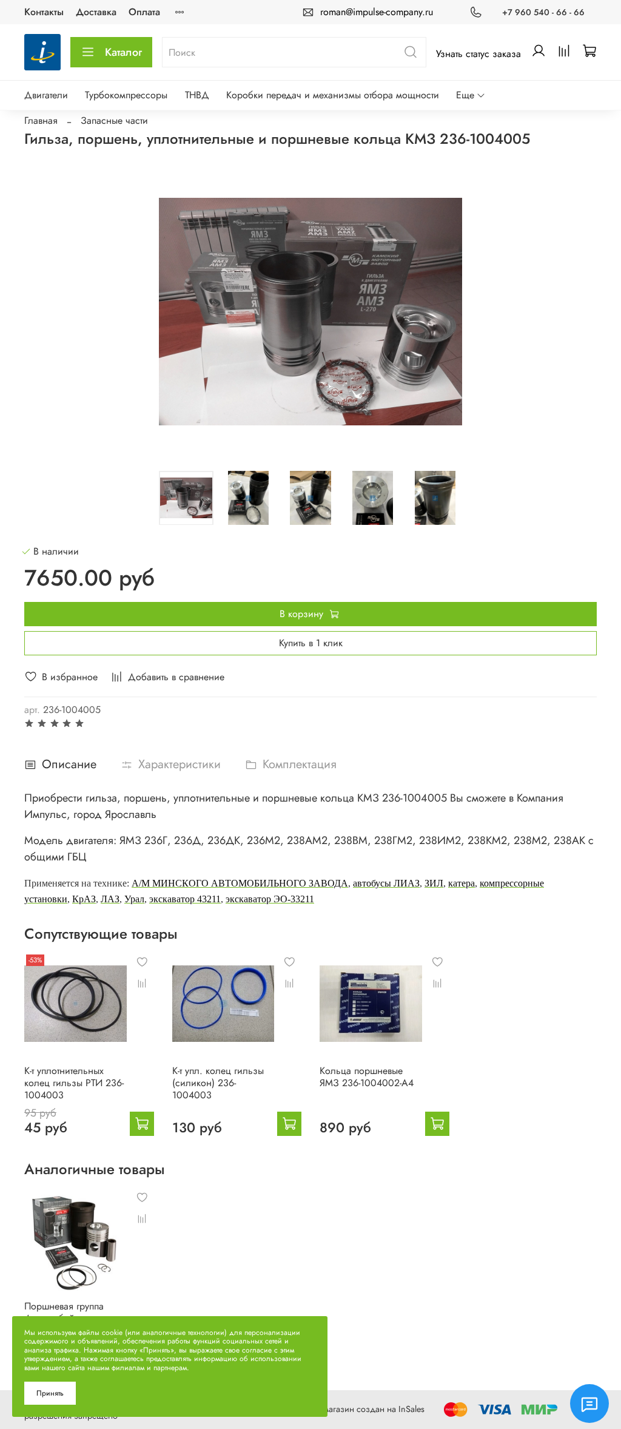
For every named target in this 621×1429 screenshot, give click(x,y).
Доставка (96, 12)
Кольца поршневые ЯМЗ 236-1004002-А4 (367, 1076)
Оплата (144, 12)
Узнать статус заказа (478, 54)
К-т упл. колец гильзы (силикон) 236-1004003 (218, 1082)
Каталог (123, 52)
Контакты (44, 12)
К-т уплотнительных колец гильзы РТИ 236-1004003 (74, 1082)
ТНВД (197, 95)
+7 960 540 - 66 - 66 (543, 12)
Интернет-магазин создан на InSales (356, 1409)
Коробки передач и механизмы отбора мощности (332, 95)
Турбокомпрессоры (126, 95)
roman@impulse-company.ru (376, 12)
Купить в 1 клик (311, 643)
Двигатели (46, 95)
